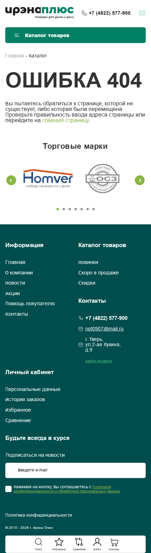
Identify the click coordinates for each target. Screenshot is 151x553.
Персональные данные (32, 389)
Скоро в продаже (98, 273)
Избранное (18, 410)
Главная (14, 56)
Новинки (88, 262)
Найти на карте (98, 361)
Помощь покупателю (30, 303)
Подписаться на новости (35, 455)
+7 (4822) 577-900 (110, 13)
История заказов (25, 399)
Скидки (86, 283)
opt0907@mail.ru (104, 329)
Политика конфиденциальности (38, 515)
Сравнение (18, 420)
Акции (12, 293)
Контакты (16, 314)
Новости (15, 283)
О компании (19, 273)
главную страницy (65, 120)
